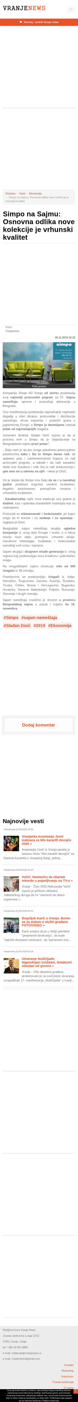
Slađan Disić (18, 625)
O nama (68, 1387)
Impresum (67, 1376)
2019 (40, 625)
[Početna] (24, 8)
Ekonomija (35, 193)
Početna (10, 193)
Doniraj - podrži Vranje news (41, 22)
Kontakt (68, 1365)
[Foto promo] (39, 363)
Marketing (67, 1370)
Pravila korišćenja (62, 1382)
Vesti (22, 193)
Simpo (12, 617)
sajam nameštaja (40, 617)
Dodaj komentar (38, 725)
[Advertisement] (39, 67)
